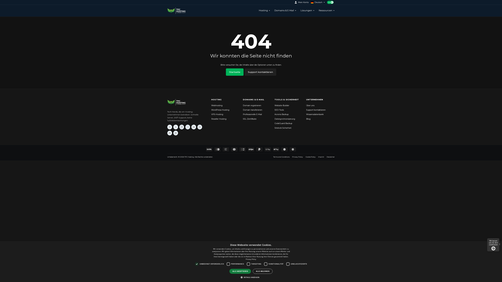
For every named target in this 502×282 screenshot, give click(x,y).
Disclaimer (331, 157)
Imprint (321, 157)
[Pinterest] (199, 127)
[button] (251, 277)
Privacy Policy (297, 157)
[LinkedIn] (181, 127)
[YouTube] (193, 127)
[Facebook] (169, 127)
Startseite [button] (234, 72)
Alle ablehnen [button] (262, 271)
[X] (175, 127)
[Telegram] (175, 133)
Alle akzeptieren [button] (240, 271)
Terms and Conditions (281, 157)
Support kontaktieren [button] (260, 72)
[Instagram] (187, 127)
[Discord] (169, 133)
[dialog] (251, 261)
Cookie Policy (311, 157)
